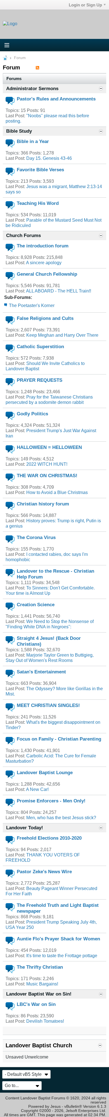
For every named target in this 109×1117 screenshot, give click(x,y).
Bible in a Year (33, 141)
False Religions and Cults (45, 318)
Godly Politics (32, 413)
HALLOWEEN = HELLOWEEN (49, 447)
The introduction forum (42, 246)
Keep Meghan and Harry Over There (62, 335)
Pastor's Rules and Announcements (56, 99)
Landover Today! (24, 827)
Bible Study (19, 131)
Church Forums (23, 235)
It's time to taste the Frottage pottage (61, 955)
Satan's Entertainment (41, 672)
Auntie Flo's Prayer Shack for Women (58, 939)
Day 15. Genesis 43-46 (49, 158)
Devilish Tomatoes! (45, 1021)
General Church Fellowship (47, 274)
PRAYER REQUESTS (39, 380)
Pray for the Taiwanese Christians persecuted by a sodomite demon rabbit (49, 399)
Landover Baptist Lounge (45, 772)
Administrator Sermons (32, 88)
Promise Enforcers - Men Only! (51, 801)
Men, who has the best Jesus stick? (61, 817)
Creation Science (35, 604)
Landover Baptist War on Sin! (39, 994)
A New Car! (37, 789)
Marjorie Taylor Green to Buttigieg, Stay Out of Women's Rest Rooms (50, 657)
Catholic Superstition (40, 346)
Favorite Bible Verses (40, 169)
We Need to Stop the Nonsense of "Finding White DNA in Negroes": (50, 624)
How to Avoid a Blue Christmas (57, 492)
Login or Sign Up (85, 5)
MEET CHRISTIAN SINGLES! (48, 705)
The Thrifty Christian (40, 967)
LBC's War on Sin (36, 1004)
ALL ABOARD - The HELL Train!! (58, 290)
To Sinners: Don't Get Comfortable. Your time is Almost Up (50, 590)
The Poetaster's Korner (31, 305)
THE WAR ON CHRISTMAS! (47, 475)
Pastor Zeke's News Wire (44, 871)
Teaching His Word (38, 203)
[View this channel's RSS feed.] (37, 67)
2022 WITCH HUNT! (46, 464)
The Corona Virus (36, 537)
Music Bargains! (42, 983)
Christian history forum (43, 504)
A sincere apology (43, 262)
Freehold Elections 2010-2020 (49, 838)
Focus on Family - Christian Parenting (59, 739)
